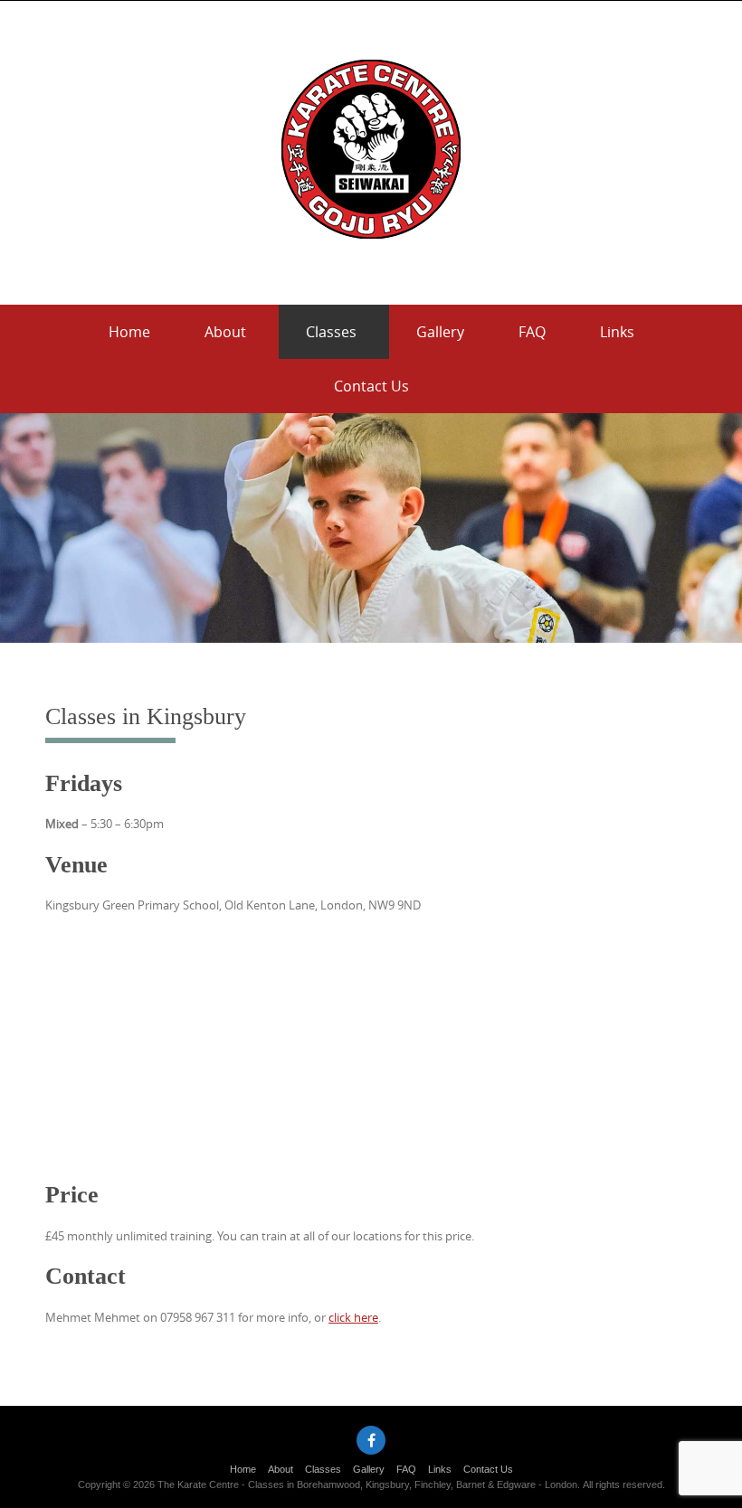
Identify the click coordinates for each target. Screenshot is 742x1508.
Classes (331, 332)
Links (617, 332)
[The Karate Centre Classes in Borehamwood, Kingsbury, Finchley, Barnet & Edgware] (371, 149)
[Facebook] (371, 1440)
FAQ (532, 332)
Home (129, 332)
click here (353, 1317)
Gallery (440, 332)
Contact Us (371, 386)
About (225, 332)
